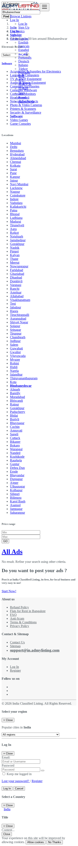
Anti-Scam (17, 618)
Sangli (14, 434)
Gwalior (15, 352)
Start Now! (9, 591)
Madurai (15, 221)
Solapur (15, 326)
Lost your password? (16, 781)
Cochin (15, 426)
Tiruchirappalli (19, 315)
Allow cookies (35, 842)
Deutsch (23, 61)
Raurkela (16, 460)
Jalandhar (16, 374)
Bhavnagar (17, 423)
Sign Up (23, 27)
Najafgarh (16, 236)
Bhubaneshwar (21, 385)
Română (23, 97)
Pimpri (14, 251)
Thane (14, 259)
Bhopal (15, 214)
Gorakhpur (17, 244)
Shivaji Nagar (19, 322)
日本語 (23, 88)
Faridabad (16, 270)
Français (23, 46)
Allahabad (17, 296)
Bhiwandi (16, 400)
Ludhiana (16, 218)
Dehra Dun (17, 468)
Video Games (19, 120)
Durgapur (16, 479)
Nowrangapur (19, 266)
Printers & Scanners (23, 108)
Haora (14, 311)
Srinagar (15, 329)
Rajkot (14, 232)
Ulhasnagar (17, 486)
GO (5, 541)
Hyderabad (17, 154)
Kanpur (15, 176)
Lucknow (16, 188)
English (23, 42)
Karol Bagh (17, 501)
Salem (14, 344)
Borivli (14, 419)
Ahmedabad (18, 158)
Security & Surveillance (25, 112)
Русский (24, 72)
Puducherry (17, 412)
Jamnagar (16, 509)
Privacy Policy (19, 626)
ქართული (26, 101)
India (7, 809)
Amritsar (15, 292)
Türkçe (23, 68)
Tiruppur (15, 333)
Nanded (15, 453)
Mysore (15, 359)
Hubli (13, 367)
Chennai (15, 162)
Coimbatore (17, 195)
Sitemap (15, 646)
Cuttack (15, 438)
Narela (14, 371)
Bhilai (14, 415)
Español (23, 50)
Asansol (15, 505)
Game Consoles (20, 123)
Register (15, 670)
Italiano (23, 65)
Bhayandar (17, 475)
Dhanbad (16, 277)
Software (16, 116)
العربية (22, 54)
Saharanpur (17, 512)
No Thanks (54, 842)
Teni (13, 303)
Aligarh (15, 389)
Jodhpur (15, 341)
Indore (14, 199)
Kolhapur (16, 490)
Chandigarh (17, 337)
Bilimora (15, 497)
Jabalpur (15, 307)
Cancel (19, 788)
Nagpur (15, 191)
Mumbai (15, 143)
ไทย (21, 93)
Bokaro (15, 445)
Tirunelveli (17, 225)
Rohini (14, 363)
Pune (13, 173)
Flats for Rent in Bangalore (28, 611)
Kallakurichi (18, 206)
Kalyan (15, 255)
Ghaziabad (17, 274)
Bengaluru (17, 150)
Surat (13, 169)
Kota (13, 382)
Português (24, 57)
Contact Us (17, 642)
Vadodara (16, 203)
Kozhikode (17, 456)
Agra (13, 229)
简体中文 (25, 84)
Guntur (14, 464)
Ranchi (14, 288)
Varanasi (15, 285)
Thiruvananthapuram (23, 378)
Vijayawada (18, 356)
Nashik (14, 247)
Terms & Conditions (23, 622)
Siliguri (15, 494)
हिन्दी (21, 76)
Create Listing (19, 38)
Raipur (14, 404)
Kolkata (15, 165)
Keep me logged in (19, 774)
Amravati (16, 430)
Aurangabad (18, 318)
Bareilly (15, 393)
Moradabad (17, 397)
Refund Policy (19, 607)
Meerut (14, 262)
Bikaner (15, 441)
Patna (13, 210)
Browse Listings (20, 16)
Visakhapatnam (20, 300)
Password (8, 765)
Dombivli (16, 281)
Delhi (13, 147)
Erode (14, 471)
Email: (6, 757)
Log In (22, 23)
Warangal (16, 449)
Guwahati (16, 348)
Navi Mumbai (19, 184)
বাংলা (21, 80)
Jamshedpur (18, 240)
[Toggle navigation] (44, 7)
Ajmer (14, 482)
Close (6, 834)
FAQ (13, 615)
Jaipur (14, 180)
